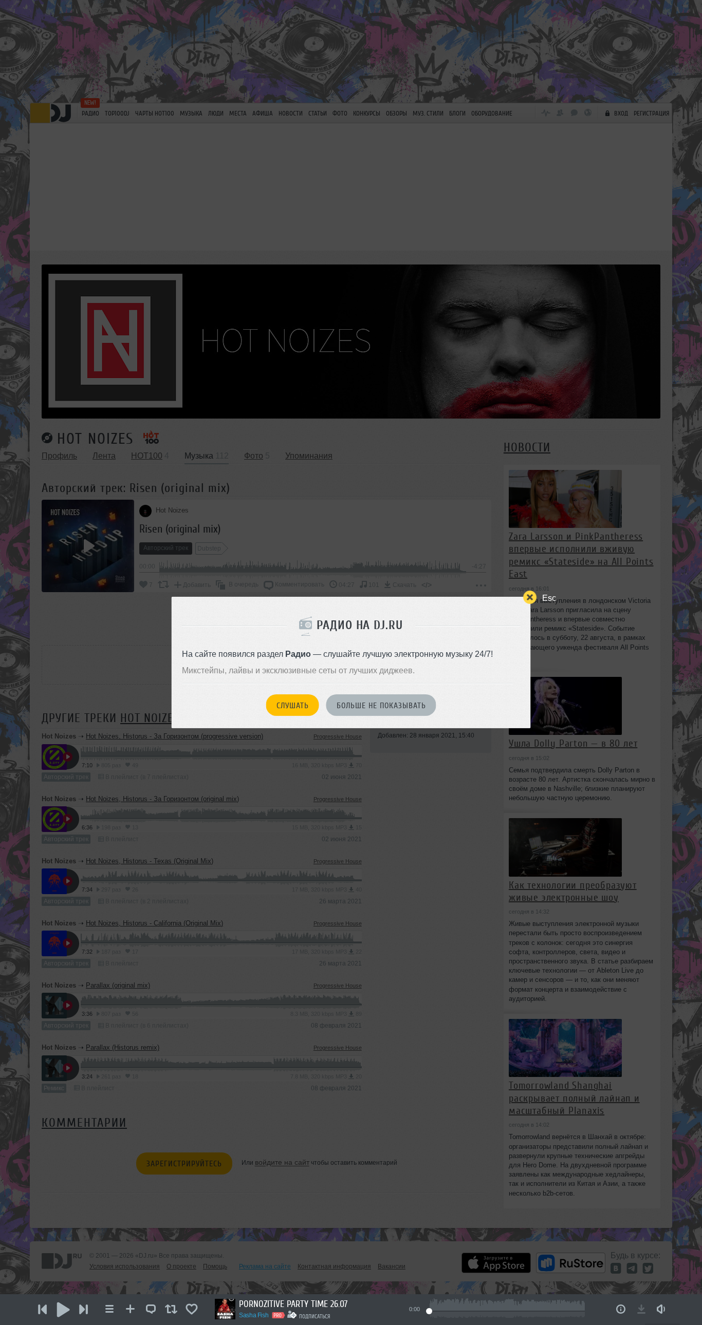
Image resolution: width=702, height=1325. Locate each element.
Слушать (292, 705)
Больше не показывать (381, 705)
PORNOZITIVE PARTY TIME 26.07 (293, 1304)
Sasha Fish (253, 1315)
